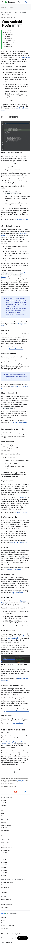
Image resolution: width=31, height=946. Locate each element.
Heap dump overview (17, 593)
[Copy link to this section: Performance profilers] (20, 517)
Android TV (4, 853)
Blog (2, 813)
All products (4, 928)
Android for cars (5, 850)
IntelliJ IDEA (24, 57)
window (18, 723)
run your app (23, 497)
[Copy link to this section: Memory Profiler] (15, 574)
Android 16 (4, 862)
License (9, 934)
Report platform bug (6, 899)
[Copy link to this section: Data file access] (15, 598)
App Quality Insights (12, 742)
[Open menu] (2, 2)
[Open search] (19, 2)
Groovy (3, 277)
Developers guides (6, 885)
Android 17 (4, 859)
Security (3, 805)
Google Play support (6, 904)
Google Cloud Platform (7, 925)
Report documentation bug (8, 902)
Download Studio (5, 890)
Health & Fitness (5, 828)
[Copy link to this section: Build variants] (13, 331)
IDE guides (6, 14)
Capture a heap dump (14, 569)
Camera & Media (5, 830)
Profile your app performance (18, 542)
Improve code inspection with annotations (16, 711)
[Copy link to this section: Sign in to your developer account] (10, 733)
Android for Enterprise (7, 802)
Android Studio (7, 7)
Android (3, 800)
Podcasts (3, 816)
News (2, 810)
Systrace (23, 601)
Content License (20, 780)
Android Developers (6, 12)
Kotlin (21, 273)
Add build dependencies (20, 422)
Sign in (27, 2)
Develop (15, 12)
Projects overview (22, 219)
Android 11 (4, 875)
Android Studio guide (7, 882)
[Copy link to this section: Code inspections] (16, 631)
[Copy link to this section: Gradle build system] (22, 226)
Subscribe (22, 938)
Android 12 (4, 872)
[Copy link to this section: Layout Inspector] (16, 481)
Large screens (5, 842)
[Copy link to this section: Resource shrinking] (17, 354)
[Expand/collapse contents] (11, 31)
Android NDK (4, 892)
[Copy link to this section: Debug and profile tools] (25, 429)
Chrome (3, 920)
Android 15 (4, 865)
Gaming (3, 822)
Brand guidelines (16, 934)
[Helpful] (11, 18)
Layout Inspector (22, 512)
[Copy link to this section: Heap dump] (11, 547)
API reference (5, 887)
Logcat (3, 603)
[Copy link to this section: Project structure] (19, 117)
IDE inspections (12, 638)
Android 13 (4, 870)
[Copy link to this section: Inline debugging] (15, 442)
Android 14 (4, 867)
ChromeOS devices (6, 847)
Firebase (3, 923)
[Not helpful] (14, 18)
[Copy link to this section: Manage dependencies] (20, 393)
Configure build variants (16, 349)
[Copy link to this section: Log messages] (14, 716)
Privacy (3, 833)
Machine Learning (6, 825)
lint (24, 636)
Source (3, 808)
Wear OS (3, 845)
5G (2, 835)
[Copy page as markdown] (18, 25)
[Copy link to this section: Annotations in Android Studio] (25, 685)
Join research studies (6, 907)
